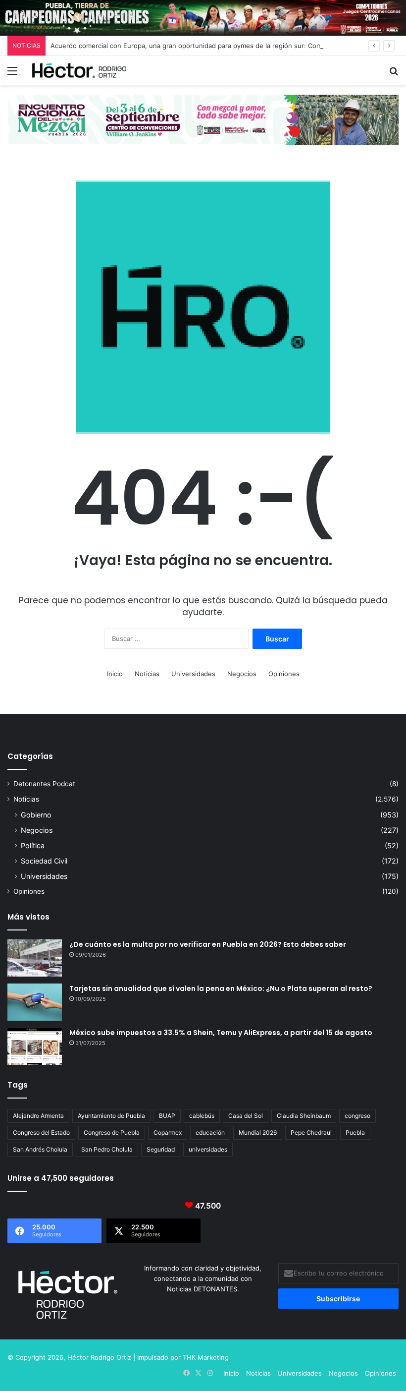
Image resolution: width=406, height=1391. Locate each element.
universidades (208, 1149)
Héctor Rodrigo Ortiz (99, 1357)
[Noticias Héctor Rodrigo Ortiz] (79, 70)
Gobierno (36, 815)
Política (33, 845)
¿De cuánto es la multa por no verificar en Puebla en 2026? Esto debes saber (207, 944)
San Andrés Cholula (40, 1149)
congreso (357, 1115)
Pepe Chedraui (311, 1132)
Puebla (355, 1132)
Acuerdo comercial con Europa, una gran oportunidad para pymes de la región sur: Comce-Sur (197, 46)
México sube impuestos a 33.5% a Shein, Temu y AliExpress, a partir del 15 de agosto (220, 1033)
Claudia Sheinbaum (304, 1115)
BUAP (167, 1115)
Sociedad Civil (44, 861)
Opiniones (284, 674)
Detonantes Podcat (44, 784)
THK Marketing (206, 1357)
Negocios (241, 674)
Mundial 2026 (258, 1132)
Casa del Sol (245, 1115)
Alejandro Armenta (38, 1115)
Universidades (193, 674)
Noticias (147, 674)
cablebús (201, 1115)
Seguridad (161, 1149)
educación (210, 1132)
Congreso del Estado (41, 1132)
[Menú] (12, 74)
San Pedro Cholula (107, 1149)
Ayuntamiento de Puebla (111, 1115)
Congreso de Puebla (112, 1132)
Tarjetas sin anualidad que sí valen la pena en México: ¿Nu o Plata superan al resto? (220, 988)
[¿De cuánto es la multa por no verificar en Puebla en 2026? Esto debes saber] (34, 958)
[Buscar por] (394, 74)
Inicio (115, 674)
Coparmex (167, 1132)
